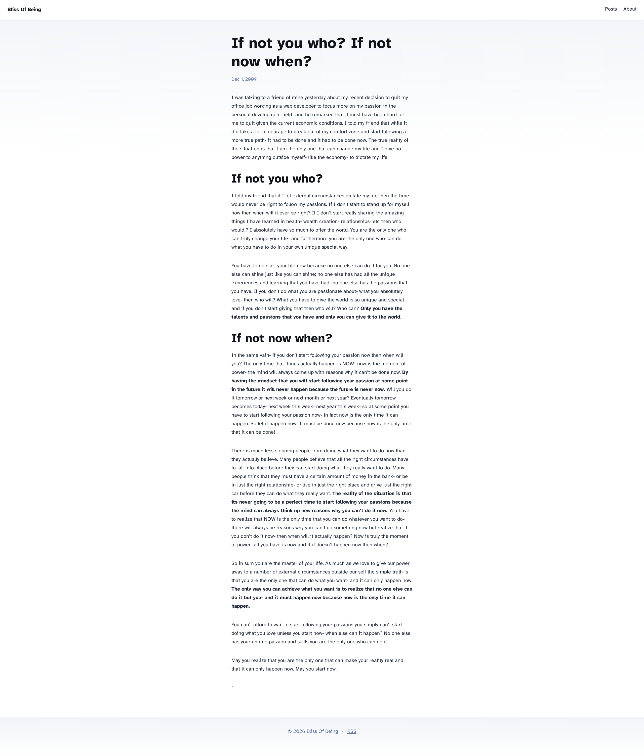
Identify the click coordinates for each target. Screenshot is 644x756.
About (629, 9)
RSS (351, 731)
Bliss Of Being (24, 9)
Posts (611, 9)
